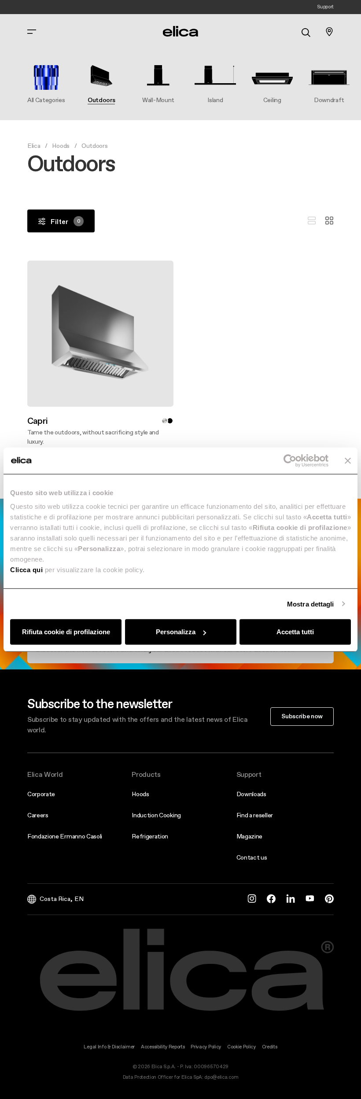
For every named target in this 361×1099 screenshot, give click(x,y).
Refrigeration (150, 836)
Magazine (249, 836)
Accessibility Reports (162, 1047)
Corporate (41, 794)
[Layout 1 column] (311, 221)
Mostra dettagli (310, 603)
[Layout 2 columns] (329, 221)
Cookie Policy (241, 1047)
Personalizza (175, 632)
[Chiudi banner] (348, 460)
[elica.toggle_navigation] (31, 31)
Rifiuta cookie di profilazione (66, 632)
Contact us (251, 857)
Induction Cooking (156, 815)
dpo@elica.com (221, 1077)
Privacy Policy (206, 1047)
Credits (269, 1047)
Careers (37, 815)
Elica (33, 145)
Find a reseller (254, 815)
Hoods (60, 145)
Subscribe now (302, 716)
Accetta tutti (295, 632)
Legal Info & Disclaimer (109, 1047)
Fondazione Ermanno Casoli (64, 836)
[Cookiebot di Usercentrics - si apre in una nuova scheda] (289, 460)
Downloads (251, 794)
